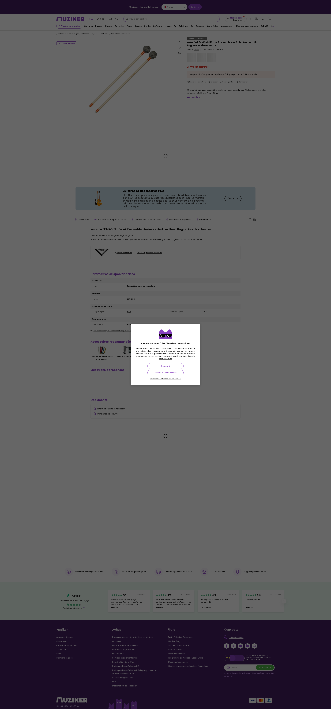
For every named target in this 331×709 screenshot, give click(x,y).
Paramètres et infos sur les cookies (165, 378)
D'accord (165, 366)
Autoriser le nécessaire (165, 372)
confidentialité (165, 358)
